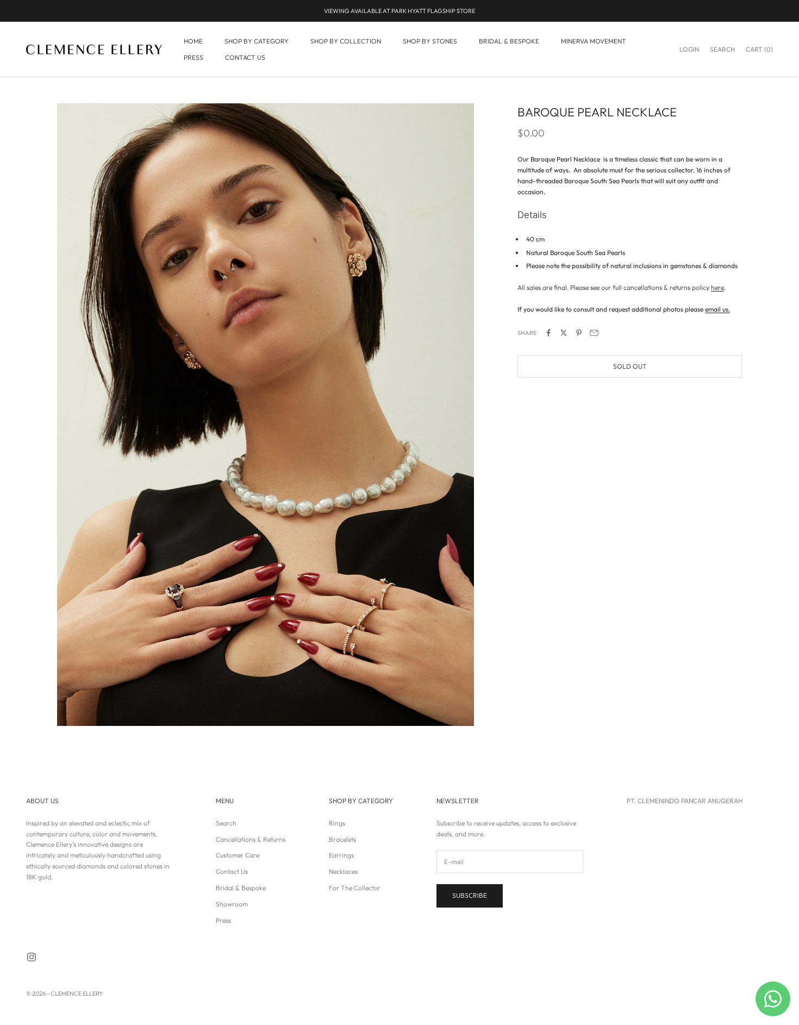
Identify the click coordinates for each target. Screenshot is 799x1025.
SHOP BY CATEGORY (256, 41)
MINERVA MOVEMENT (593, 41)
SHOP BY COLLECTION (345, 41)
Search (226, 823)
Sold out (630, 367)
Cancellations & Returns (250, 839)
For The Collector (354, 888)
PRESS (193, 57)
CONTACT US (245, 57)
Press (223, 920)
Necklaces (343, 871)
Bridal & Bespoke (241, 888)
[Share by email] (594, 332)
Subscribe (469, 895)
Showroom (232, 904)
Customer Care (237, 855)
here (717, 288)
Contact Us (232, 871)
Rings (337, 823)
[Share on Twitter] (563, 332)
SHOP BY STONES (430, 41)
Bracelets (342, 839)
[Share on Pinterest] (579, 332)
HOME (193, 41)
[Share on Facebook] (548, 332)
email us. (717, 310)
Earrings (341, 855)
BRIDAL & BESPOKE (509, 41)
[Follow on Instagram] (31, 957)
